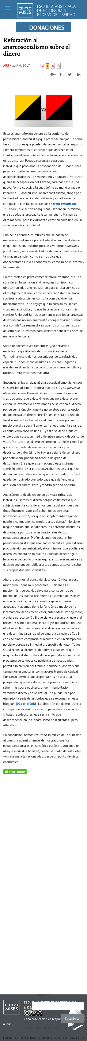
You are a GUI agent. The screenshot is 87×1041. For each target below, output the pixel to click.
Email (24, 1006)
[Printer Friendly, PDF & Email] (15, 772)
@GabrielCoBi (25, 703)
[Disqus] (43, 827)
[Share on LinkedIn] (79, 75)
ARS (6, 65)
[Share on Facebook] (61, 75)
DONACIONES (46, 27)
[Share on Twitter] (70, 75)
